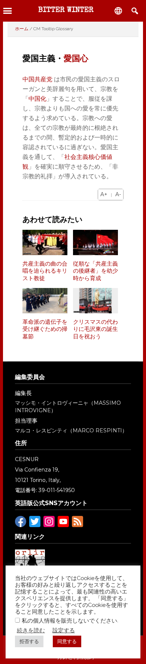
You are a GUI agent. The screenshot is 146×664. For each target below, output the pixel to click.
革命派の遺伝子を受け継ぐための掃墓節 (44, 329)
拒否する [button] (29, 641)
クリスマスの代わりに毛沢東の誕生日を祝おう (95, 329)
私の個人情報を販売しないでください (69, 620)
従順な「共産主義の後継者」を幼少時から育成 (95, 271)
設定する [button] (63, 630)
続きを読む (31, 630)
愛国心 (76, 58)
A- (118, 194)
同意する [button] (67, 641)
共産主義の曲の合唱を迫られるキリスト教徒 (44, 271)
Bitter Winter (66, 10)
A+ (103, 194)
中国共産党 (37, 79)
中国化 (37, 98)
